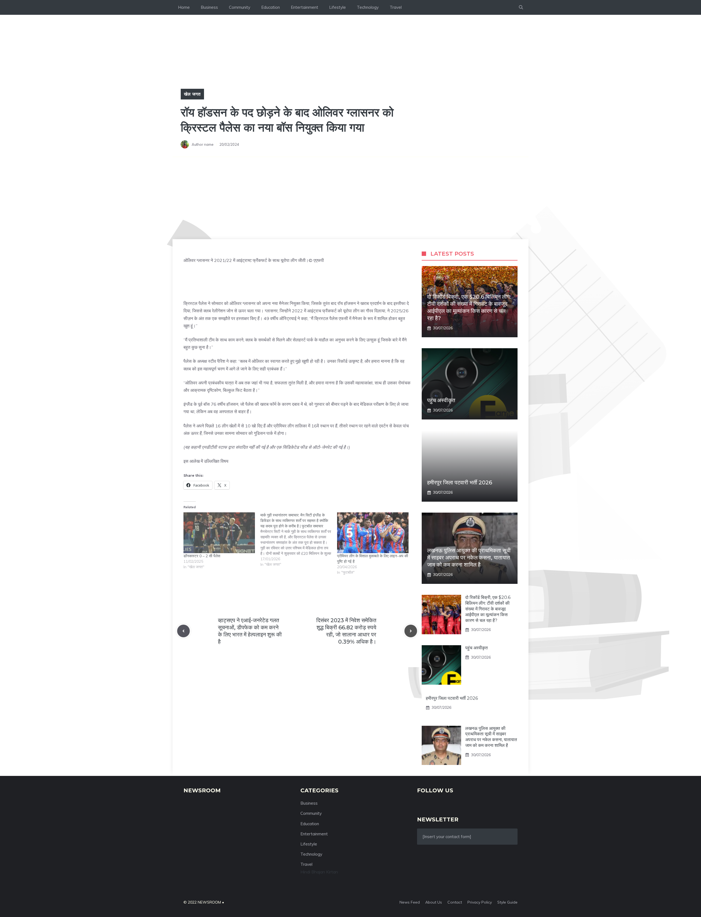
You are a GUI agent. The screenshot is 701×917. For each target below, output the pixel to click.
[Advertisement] (350, 198)
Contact (454, 902)
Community (239, 7)
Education (270, 7)
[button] (520, 7)
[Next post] (411, 631)
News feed (410, 902)
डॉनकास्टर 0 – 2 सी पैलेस (201, 555)
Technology (368, 7)
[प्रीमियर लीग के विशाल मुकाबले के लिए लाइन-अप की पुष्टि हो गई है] (373, 532)
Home (184, 7)
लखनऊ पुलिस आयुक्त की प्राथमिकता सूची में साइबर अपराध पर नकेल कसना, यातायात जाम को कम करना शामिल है (469, 557)
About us (433, 902)
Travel (396, 7)
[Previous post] (183, 631)
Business (209, 7)
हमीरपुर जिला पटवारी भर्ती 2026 (459, 482)
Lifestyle (337, 7)
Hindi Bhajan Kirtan (319, 872)
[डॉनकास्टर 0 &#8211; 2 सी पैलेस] (219, 532)
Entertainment (304, 7)
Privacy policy (479, 902)
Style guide (507, 902)
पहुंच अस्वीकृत (441, 400)
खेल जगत (192, 94)
